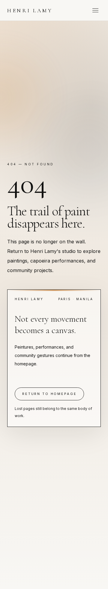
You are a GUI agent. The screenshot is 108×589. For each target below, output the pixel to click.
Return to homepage (49, 394)
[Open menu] (95, 10)
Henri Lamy (29, 10)
